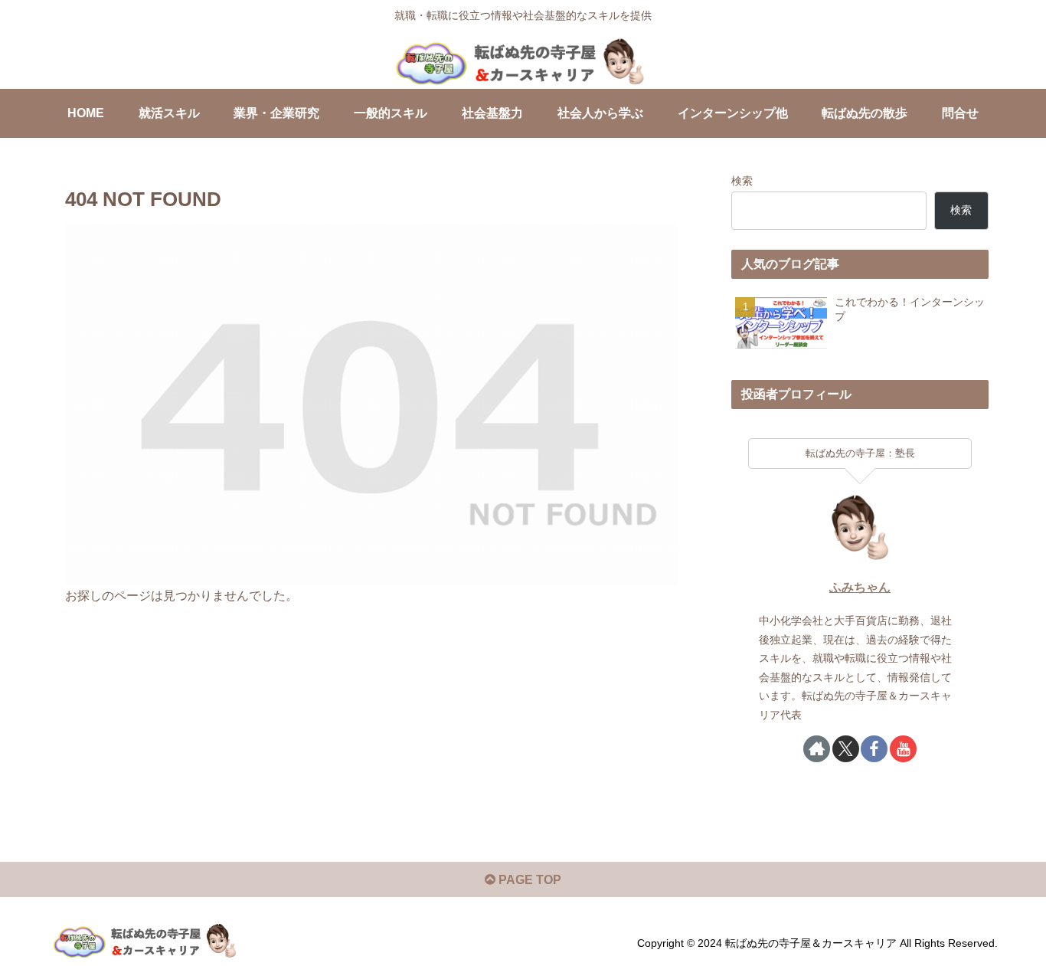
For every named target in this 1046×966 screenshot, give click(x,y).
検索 (742, 181)
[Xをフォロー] (845, 748)
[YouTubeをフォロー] (903, 748)
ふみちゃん (860, 587)
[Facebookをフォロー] (874, 748)
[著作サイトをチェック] (816, 748)
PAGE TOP (528, 879)
